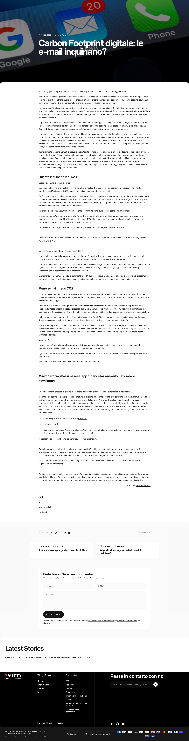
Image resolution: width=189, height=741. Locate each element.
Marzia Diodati (143, 485)
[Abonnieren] (155, 684)
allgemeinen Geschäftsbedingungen (101, 620)
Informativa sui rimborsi (76, 696)
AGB (31, 737)
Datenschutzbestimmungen (127, 620)
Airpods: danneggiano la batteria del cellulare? (120, 551)
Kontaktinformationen (46, 737)
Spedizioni (70, 692)
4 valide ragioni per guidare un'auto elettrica (63, 550)
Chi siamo (41, 681)
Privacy (69, 699)
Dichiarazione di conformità (73, 710)
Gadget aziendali (44, 685)
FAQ (67, 681)
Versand (36, 737)
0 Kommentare (145, 533)
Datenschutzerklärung (21, 737)
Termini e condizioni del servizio (76, 704)
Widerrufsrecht (9, 737)
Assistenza (70, 685)
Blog (39, 692)
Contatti (69, 688)
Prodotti (40, 688)
